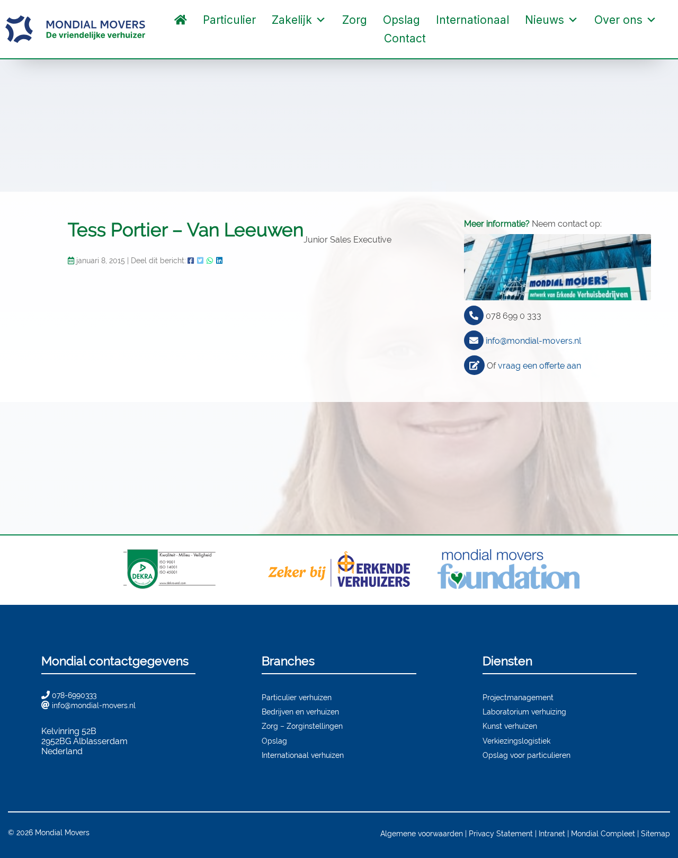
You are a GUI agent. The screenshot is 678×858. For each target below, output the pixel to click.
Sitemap (655, 833)
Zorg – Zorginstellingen (302, 725)
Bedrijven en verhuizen (300, 711)
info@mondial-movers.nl (533, 341)
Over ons (618, 19)
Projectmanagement (518, 697)
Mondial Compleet (603, 833)
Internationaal (472, 19)
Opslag (401, 19)
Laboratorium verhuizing (524, 711)
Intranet (552, 833)
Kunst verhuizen (510, 725)
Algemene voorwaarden (421, 833)
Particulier (229, 19)
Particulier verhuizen (297, 697)
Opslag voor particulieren (526, 754)
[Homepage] (180, 20)
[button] (444, 39)
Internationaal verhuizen (303, 754)
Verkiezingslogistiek (516, 740)
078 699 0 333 (513, 316)
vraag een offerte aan (539, 366)
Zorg (354, 19)
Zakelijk (292, 19)
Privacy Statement (501, 833)
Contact (405, 38)
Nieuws (544, 19)
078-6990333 (74, 695)
